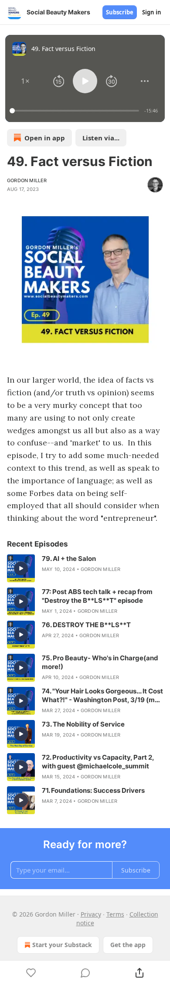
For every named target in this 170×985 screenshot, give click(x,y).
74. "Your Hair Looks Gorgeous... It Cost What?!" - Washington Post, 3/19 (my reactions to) (102, 695)
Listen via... (100, 137)
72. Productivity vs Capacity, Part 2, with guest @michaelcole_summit (98, 761)
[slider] (75, 110)
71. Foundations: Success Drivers (93, 790)
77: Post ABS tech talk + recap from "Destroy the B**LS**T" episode (97, 596)
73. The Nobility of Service (83, 724)
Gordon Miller (27, 180)
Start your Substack (62, 945)
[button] (25, 81)
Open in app (44, 137)
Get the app (128, 945)
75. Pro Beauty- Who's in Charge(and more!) (100, 662)
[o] (21, 568)
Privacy (91, 914)
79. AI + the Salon (69, 558)
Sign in (151, 12)
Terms (115, 914)
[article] (85, 568)
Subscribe (119, 12)
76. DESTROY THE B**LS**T (86, 625)
